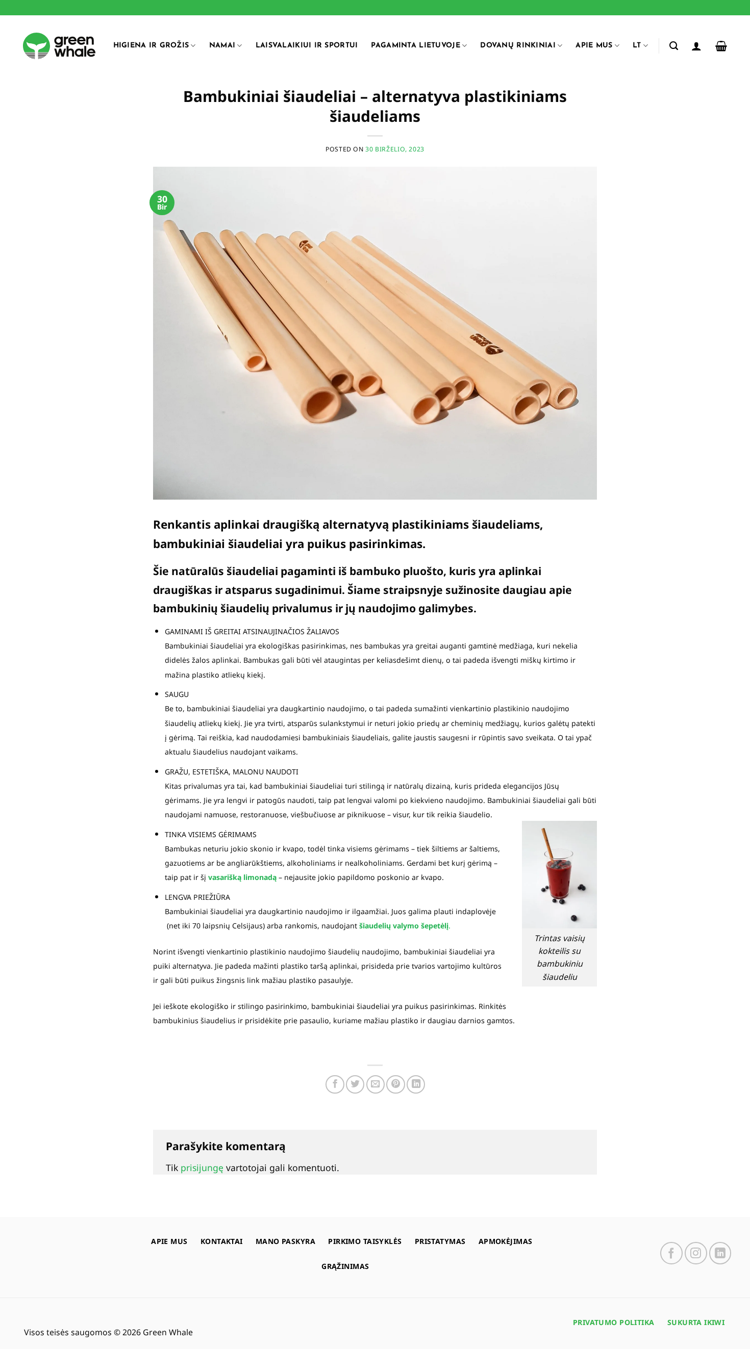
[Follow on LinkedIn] (720, 1253)
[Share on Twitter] (355, 1084)
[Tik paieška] (673, 46)
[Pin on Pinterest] (395, 1084)
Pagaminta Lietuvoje (415, 45)
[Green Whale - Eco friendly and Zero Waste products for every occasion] (59, 46)
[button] (696, 46)
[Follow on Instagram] (696, 1253)
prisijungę (202, 1167)
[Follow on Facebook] (671, 1253)
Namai (222, 45)
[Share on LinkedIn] (416, 1084)
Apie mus (594, 45)
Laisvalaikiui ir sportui (307, 45)
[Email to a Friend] (375, 1084)
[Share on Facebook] (335, 1084)
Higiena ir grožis (151, 45)
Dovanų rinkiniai (518, 45)
